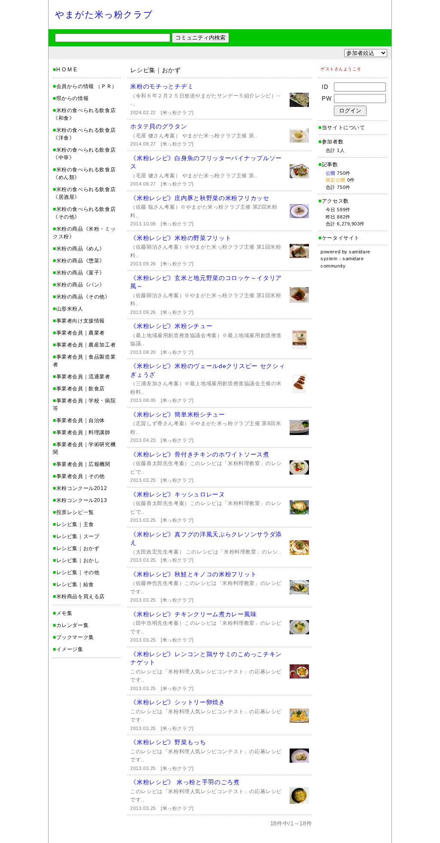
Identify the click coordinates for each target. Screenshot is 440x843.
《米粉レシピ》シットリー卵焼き (177, 702)
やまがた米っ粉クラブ (104, 14)
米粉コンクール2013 (81, 500)
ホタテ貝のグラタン (158, 126)
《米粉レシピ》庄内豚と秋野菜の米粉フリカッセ (199, 198)
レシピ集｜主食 (75, 524)
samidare (359, 251)
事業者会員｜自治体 (80, 420)
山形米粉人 (69, 309)
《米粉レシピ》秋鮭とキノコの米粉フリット (193, 574)
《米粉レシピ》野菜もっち (168, 742)
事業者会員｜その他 (80, 476)
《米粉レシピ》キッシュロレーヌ (177, 494)
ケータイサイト (341, 238)
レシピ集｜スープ (78, 536)
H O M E (66, 70)
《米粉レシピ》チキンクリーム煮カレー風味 (193, 614)
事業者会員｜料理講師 (83, 432)
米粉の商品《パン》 (80, 285)
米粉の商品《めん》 (80, 249)
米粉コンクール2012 (81, 488)
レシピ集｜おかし (78, 560)
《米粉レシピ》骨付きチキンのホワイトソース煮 (199, 454)
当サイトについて (343, 128)
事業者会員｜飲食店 (80, 389)
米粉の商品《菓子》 (80, 273)
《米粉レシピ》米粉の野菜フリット (180, 237)
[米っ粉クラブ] (177, 112)
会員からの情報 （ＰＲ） (86, 86)
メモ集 (64, 613)
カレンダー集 (72, 625)
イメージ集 (69, 649)
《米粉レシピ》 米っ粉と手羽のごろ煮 (185, 782)
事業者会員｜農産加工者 (86, 345)
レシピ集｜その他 (78, 572)
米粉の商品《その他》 (83, 297)
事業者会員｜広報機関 (83, 464)
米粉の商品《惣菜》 (80, 261)
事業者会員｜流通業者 (83, 377)
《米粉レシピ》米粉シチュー (171, 326)
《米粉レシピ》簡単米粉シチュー (177, 414)
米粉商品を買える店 (80, 596)
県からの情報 (72, 98)
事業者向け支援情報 (80, 321)
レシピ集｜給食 (75, 584)
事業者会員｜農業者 (80, 333)
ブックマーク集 (75, 637)
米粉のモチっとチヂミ (161, 86)
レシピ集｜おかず (78, 548)
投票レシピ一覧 (75, 512)
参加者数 (330, 142)
